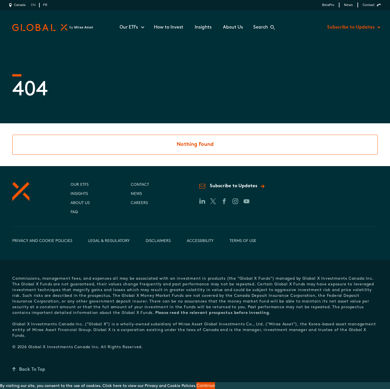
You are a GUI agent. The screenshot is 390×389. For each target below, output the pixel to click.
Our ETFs (129, 27)
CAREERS (139, 203)
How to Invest (168, 27)
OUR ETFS (80, 185)
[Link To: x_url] (212, 201)
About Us (233, 27)
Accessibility (200, 241)
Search (260, 27)
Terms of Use (243, 241)
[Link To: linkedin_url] (202, 201)
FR (45, 5)
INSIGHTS (79, 194)
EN (33, 5)
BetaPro (328, 5)
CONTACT (140, 185)
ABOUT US (80, 203)
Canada (19, 5)
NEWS (136, 194)
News (348, 5)
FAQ (74, 212)
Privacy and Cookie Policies (42, 241)
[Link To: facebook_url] (224, 201)
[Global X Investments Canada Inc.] (51, 27)
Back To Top (32, 369)
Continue (205, 385)
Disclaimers (158, 241)
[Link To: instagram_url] (235, 201)
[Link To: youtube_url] (246, 201)
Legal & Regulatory (109, 241)
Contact (369, 5)
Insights (203, 27)
